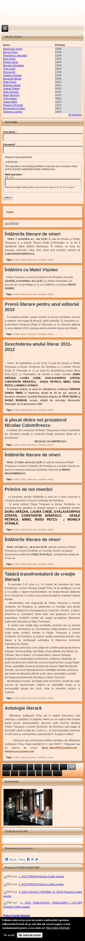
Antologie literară (23, 708)
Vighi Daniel (10, 98)
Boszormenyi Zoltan (14, 108)
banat (23, 259)
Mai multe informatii (58, 927)
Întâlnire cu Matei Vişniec (31, 269)
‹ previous (19, 766)
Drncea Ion (9, 72)
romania (42, 259)
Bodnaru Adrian (12, 85)
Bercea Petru (10, 52)
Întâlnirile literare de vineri (32, 234)
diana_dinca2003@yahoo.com (61, 747)
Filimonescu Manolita (15, 55)
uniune (50, 259)
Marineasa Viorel (12, 49)
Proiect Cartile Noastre (16, 915)
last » (57, 773)
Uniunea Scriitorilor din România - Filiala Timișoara (42, 11)
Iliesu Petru (9, 58)
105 (63, 766)
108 (14, 773)
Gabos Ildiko (10, 101)
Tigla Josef (9, 68)
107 (6, 773)
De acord (9, 935)
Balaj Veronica (11, 95)
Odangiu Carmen (12, 111)
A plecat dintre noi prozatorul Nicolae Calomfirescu (35, 422)
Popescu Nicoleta (13, 105)
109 (23, 773)
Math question (14, 174)
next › (47, 773)
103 (46, 766)
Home (10, 212)
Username (10, 132)
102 (38, 766)
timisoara (32, 259)
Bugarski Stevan (12, 78)
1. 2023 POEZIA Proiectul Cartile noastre (41, 876)
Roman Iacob (10, 62)
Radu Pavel (9, 82)
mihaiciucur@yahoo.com (21, 751)
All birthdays (75, 114)
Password (9, 144)
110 (31, 773)
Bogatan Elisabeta (13, 65)
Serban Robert (11, 88)
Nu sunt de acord (30, 935)
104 (55, 766)
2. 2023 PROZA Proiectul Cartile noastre (41, 884)
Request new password (18, 157)
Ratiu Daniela (11, 91)
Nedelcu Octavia (12, 75)
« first (7, 766)
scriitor (16, 259)
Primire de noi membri (29, 489)
